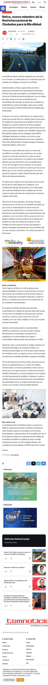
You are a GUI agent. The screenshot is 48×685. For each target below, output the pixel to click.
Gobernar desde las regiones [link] (14, 567)
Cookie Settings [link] (9, 680)
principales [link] (15, 455)
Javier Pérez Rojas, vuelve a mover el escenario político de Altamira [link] (17, 553)
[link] (3, 8)
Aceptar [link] (20, 680)
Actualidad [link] (7, 12)
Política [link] (37, 561)
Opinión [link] (36, 574)
